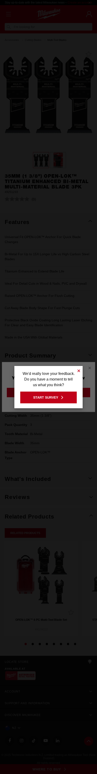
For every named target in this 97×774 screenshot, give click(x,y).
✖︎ (79, 370)
